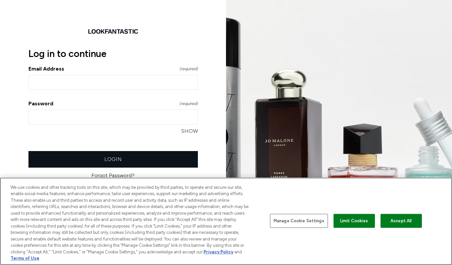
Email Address (113, 69)
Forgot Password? (113, 175)
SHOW (189, 131)
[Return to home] (113, 31)
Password (113, 103)
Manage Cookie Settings (299, 220)
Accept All (401, 220)
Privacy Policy (218, 251)
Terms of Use (25, 258)
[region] (226, 221)
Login (113, 159)
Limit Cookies (354, 220)
